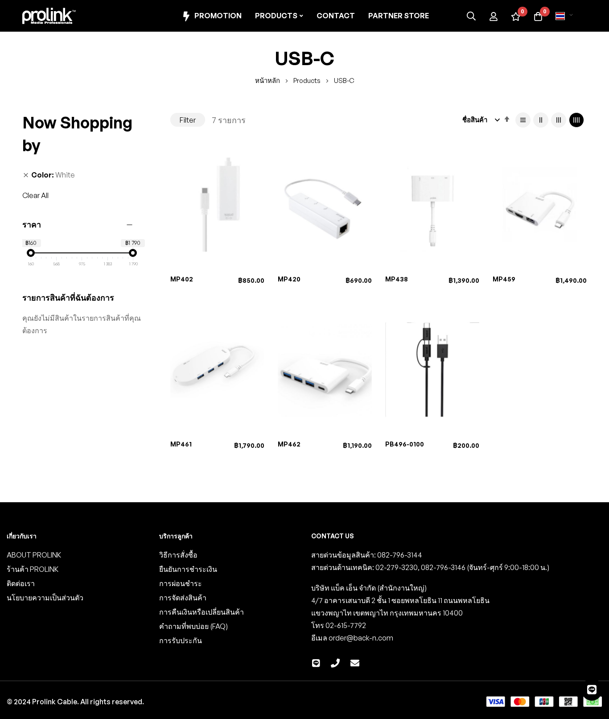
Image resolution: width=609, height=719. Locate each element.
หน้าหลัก (268, 80)
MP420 (289, 279)
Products (307, 80)
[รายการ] (523, 120)
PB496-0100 (404, 444)
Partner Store (398, 15)
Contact (336, 15)
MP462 (289, 444)
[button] (566, 16)
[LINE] (591, 689)
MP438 (396, 279)
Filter (188, 120)
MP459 (504, 279)
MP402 (181, 279)
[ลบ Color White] (26, 175)
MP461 (181, 444)
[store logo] (49, 16)
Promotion (218, 15)
